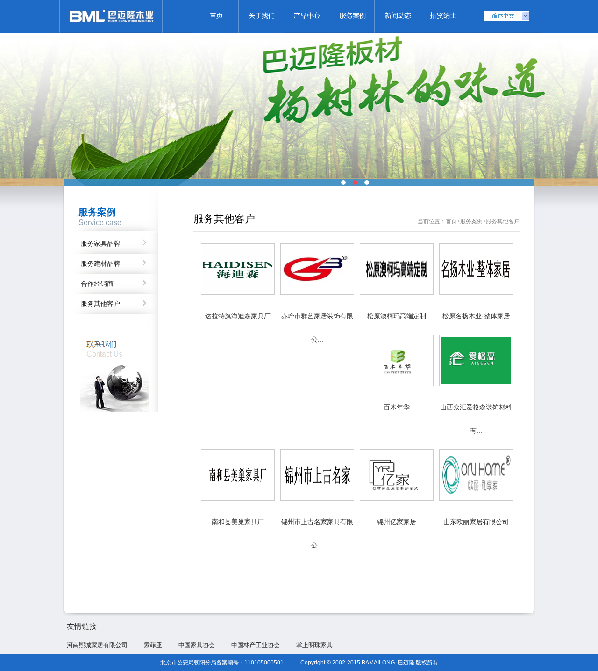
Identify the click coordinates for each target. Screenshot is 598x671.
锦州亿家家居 (396, 521)
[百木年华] (397, 383)
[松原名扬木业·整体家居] (476, 292)
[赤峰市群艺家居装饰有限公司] (317, 292)
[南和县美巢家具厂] (238, 498)
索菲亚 (153, 645)
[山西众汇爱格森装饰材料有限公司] (476, 383)
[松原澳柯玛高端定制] (397, 292)
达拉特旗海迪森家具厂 (238, 316)
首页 (451, 221)
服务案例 (471, 221)
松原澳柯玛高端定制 (396, 316)
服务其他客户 (100, 303)
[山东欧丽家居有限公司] (476, 498)
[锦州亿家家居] (397, 498)
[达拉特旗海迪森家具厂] (238, 292)
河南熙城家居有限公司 (97, 645)
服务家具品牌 (100, 243)
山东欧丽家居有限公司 (476, 521)
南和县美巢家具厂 (238, 521)
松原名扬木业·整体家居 (476, 316)
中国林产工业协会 (255, 645)
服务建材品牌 (100, 263)
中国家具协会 (196, 645)
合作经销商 (97, 283)
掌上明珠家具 (314, 645)
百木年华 (397, 407)
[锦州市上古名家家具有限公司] (317, 498)
